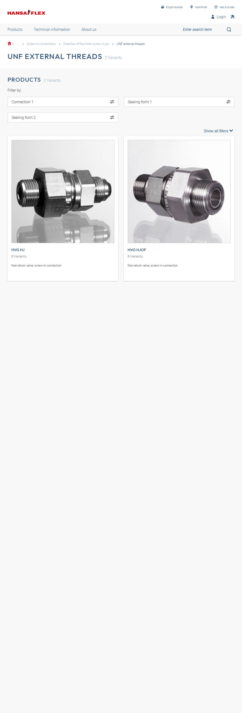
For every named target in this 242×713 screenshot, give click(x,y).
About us (89, 29)
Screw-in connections (41, 44)
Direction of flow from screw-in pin (86, 44)
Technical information (52, 29)
